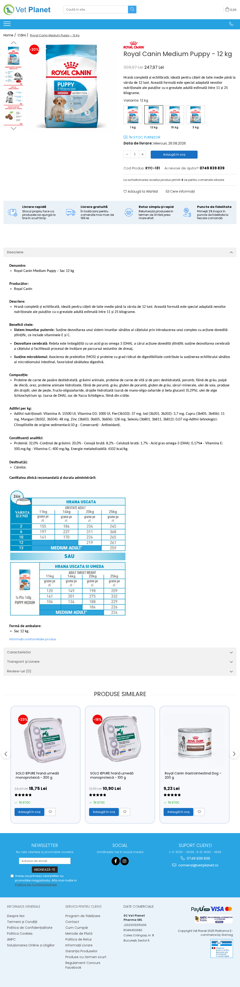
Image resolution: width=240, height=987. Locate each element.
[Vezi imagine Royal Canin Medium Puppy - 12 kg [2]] (13, 95)
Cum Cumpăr (76, 927)
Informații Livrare (79, 945)
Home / (10, 35)
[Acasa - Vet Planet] (27, 9)
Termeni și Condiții (22, 921)
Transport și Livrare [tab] (23, 661)
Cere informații (182, 191)
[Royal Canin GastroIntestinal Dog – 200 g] (194, 740)
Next (13, 128)
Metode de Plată (78, 933)
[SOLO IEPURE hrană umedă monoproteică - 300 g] (45, 740)
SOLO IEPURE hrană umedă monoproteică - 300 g (37, 775)
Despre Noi (15, 916)
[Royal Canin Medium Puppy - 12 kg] (71, 86)
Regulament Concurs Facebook (82, 965)
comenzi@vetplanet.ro (197, 865)
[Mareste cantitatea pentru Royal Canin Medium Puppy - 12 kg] (142, 154)
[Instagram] (124, 861)
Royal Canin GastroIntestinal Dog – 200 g (193, 775)
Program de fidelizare (82, 916)
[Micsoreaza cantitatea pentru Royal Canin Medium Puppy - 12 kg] (127, 154)
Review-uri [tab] (19, 671)
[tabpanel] (71, 86)
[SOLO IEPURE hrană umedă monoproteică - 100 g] (120, 740)
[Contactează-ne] (231, 24)
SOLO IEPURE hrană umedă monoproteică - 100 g (111, 775)
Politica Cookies (20, 933)
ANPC (11, 939)
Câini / (23, 35)
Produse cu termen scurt (85, 957)
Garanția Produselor (81, 951)
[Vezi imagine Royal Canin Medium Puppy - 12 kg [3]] (13, 115)
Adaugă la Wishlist (142, 191)
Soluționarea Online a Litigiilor (31, 945)
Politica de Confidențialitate (29, 927)
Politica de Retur (78, 939)
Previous (13, 43)
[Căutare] (132, 9)
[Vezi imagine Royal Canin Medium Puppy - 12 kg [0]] (13, 55)
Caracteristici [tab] (19, 652)
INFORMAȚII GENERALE (23, 906)
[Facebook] (116, 861)
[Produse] (8, 25)
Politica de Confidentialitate (36, 884)
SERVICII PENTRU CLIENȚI (83, 906)
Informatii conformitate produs (32, 639)
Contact (72, 921)
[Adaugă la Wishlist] (50, 812)
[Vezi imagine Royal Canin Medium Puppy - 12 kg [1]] (13, 75)
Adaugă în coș (174, 154)
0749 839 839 (198, 858)
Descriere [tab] (15, 252)
